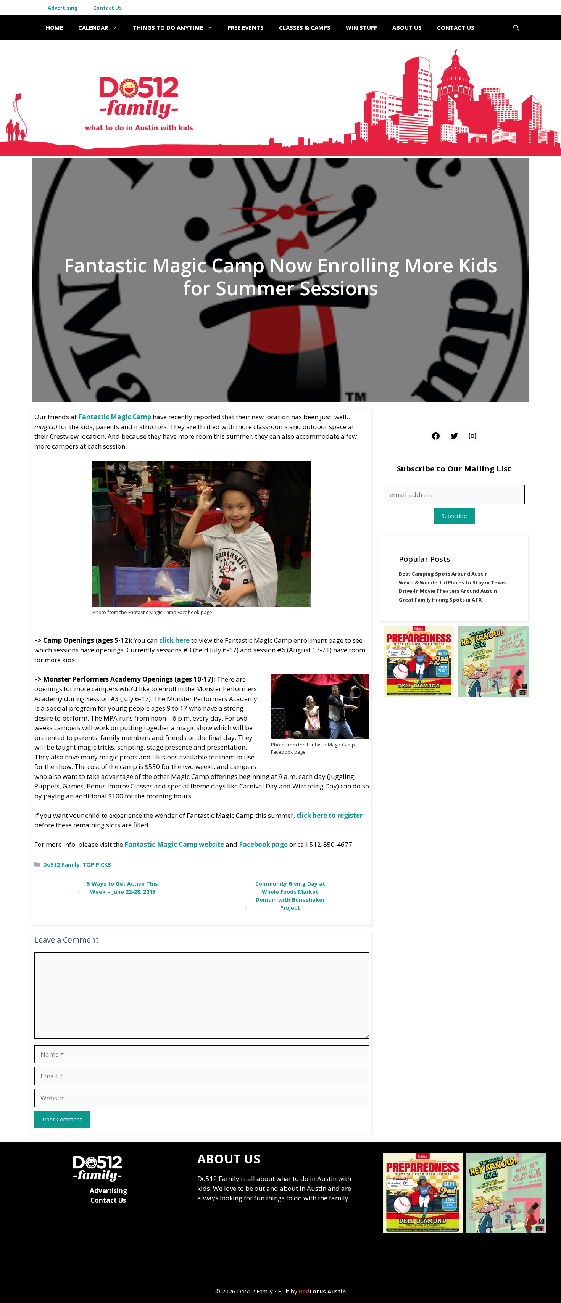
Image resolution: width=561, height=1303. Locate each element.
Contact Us (107, 7)
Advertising (63, 7)
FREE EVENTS (246, 27)
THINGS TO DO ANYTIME (168, 27)
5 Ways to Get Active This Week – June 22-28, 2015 (122, 887)
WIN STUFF (361, 27)
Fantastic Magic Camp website (174, 844)
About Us (407, 27)
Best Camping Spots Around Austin (443, 573)
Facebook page (263, 844)
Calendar (93, 27)
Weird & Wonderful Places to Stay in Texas (452, 582)
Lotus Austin (322, 1291)
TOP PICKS (96, 864)
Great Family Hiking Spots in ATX (440, 599)
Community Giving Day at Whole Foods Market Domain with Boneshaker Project (290, 895)
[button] (516, 27)
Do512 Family (61, 864)
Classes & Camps (304, 27)
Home (54, 27)
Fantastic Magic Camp (114, 416)
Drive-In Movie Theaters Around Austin (448, 591)
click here (174, 640)
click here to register (330, 815)
